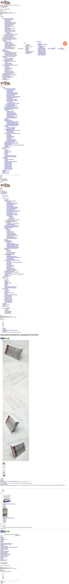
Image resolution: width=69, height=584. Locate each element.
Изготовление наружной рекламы (9, 35)
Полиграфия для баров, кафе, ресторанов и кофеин (8, 77)
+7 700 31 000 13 (3, 7)
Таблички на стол (8, 42)
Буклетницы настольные (42, 44)
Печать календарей (8, 25)
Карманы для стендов (9, 70)
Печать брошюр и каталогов (10, 28)
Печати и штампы (6, 75)
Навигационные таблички (10, 48)
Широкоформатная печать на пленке (13, 130)
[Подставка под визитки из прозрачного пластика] (16, 362)
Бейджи (4, 49)
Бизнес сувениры (62, 48)
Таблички (4, 40)
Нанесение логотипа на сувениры (9, 37)
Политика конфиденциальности (30, 51)
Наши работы (38, 41)
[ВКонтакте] (1, 338)
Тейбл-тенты (11, 102)
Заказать (2, 480)
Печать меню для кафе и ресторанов (13, 96)
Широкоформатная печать (7, 60)
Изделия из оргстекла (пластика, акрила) (12, 133)
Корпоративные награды (5, 554)
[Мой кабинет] (0, 15)
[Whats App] (3, 326)
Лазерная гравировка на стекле (10, 54)
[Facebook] (3, 322)
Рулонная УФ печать (10, 132)
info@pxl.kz (2, 319)
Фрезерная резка (6, 79)
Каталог (2, 16)
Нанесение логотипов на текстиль (9, 56)
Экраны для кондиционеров (10, 72)
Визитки (40, 45)
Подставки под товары (9, 71)
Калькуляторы (20, 48)
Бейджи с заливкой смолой (5, 553)
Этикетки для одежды (9, 34)
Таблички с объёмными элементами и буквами (9, 547)
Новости (27, 47)
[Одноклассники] (7, 338)
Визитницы (7, 66)
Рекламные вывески (8, 36)
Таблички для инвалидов (9, 44)
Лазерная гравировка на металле (11, 52)
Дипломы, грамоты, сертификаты (42, 47)
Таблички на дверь (8, 41)
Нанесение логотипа (42, 51)
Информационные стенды (7, 73)
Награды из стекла (41, 50)
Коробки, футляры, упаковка (10, 31)
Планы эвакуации (8, 46)
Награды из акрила (8, 163)
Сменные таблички (4, 548)
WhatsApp (5, 484)
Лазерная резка (5, 50)
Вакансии (27, 48)
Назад (7, 198)
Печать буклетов (8, 21)
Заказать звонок (7, 313)
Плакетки (2, 557)
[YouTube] (3, 325)
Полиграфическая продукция (8, 18)
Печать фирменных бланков (10, 22)
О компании (28, 44)
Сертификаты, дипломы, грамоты (13, 103)
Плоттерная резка (8, 63)
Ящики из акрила (8, 68)
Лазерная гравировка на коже (10, 53)
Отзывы (27, 45)
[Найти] (1, 176)
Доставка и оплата (29, 46)
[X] (2, 338)
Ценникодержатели (8, 67)
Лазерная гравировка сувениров (11, 55)
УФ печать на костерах (9, 58)
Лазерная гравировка (7, 51)
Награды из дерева (8, 164)
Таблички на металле (4, 549)
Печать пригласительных (9, 24)
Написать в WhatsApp (14, 481)
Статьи (27, 49)
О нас (25, 42)
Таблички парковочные (9, 43)
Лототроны (7, 69)
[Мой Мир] (8, 338)
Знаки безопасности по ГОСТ (10, 45)
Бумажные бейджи (3, 552)
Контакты (50, 48)
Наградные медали (8, 162)
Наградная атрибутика (7, 39)
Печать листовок (8, 20)
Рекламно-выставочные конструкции (9, 74)
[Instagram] (3, 323)
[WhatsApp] (5, 338)
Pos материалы (9, 101)
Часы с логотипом (41, 54)
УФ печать (5, 57)
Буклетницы (9, 134)
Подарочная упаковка (42, 53)
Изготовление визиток (9, 19)
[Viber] (4, 338)
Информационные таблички (10, 47)
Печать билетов (8, 29)
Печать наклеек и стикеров (10, 30)
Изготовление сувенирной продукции (10, 38)
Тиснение (4, 78)
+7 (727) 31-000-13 (4, 6)
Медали (1, 558)
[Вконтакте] (3, 321)
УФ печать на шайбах (9, 59)
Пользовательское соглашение (29, 53)
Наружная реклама (41, 52)
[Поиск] (1, 14)
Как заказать (3, 482)
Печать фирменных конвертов (10, 23)
